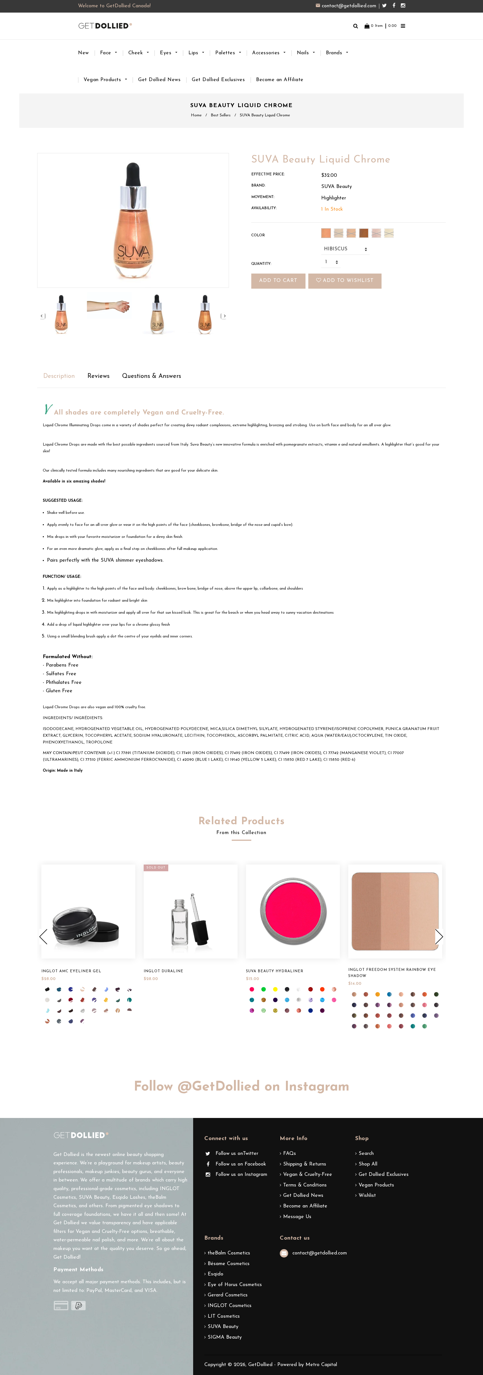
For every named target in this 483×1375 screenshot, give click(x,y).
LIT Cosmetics (224, 1316)
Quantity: (261, 264)
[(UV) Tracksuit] (310, 1010)
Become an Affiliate (280, 80)
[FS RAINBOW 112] (366, 1005)
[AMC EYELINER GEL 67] (70, 989)
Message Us (297, 1216)
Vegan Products (103, 80)
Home (196, 115)
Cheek (136, 53)
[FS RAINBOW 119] (424, 1005)
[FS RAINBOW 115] (389, 1005)
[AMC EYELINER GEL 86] (117, 1000)
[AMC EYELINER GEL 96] (129, 1010)
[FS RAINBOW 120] (436, 1005)
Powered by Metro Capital (307, 1364)
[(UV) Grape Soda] (322, 1010)
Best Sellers (221, 115)
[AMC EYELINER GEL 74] (117, 989)
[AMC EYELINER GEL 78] (59, 1000)
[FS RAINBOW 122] (366, 1015)
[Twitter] (386, 6)
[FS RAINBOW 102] (366, 994)
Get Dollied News (159, 80)
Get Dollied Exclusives (218, 80)
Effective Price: (268, 174)
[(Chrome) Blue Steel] (322, 1000)
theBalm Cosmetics (229, 1253)
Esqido (215, 1274)
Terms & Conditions (305, 1185)
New (83, 53)
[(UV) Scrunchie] (252, 989)
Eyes (166, 53)
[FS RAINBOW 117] (413, 1005)
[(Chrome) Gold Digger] (263, 1000)
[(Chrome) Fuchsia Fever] (252, 1010)
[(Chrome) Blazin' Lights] (275, 1010)
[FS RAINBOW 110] (354, 1005)
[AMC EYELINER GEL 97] (47, 1021)
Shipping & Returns (304, 1164)
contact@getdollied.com (349, 6)
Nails (304, 53)
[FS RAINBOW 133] (401, 1026)
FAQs (289, 1153)
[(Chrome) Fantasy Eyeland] (263, 1010)
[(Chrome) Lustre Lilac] (310, 1000)
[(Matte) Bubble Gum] (334, 1000)
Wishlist (367, 1195)
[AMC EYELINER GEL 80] (82, 1000)
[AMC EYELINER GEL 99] (70, 1021)
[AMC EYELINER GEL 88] (47, 1010)
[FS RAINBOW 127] (424, 1015)
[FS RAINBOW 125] (401, 1015)
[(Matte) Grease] (287, 989)
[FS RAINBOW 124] (389, 1015)
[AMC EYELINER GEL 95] (117, 1010)
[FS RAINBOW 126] (413, 1015)
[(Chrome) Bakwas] (299, 1010)
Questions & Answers (151, 376)
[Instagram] (403, 6)
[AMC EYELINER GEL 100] (82, 1021)
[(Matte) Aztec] (275, 1000)
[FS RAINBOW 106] (401, 994)
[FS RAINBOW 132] (389, 1026)
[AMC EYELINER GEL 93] (94, 1010)
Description (59, 376)
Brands (335, 53)
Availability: (264, 208)
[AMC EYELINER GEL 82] (94, 1000)
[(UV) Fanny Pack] (263, 989)
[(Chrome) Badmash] (287, 1010)
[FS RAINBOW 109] (436, 994)
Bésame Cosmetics (229, 1263)
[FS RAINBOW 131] (377, 1026)
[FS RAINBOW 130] (366, 1026)
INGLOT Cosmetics (230, 1305)
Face (106, 53)
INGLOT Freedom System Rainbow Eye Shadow (392, 973)
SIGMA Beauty (225, 1337)
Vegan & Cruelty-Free (307, 1174)
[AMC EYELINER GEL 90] (70, 1010)
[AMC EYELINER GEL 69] (94, 989)
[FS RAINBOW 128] (436, 1015)
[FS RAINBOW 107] (413, 994)
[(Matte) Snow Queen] (287, 1000)
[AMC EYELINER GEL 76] (47, 1000)
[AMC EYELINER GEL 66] (59, 989)
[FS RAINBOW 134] (413, 1026)
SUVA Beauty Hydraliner (274, 971)
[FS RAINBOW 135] (424, 1026)
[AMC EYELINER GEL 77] (47, 989)
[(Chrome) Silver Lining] (299, 1000)
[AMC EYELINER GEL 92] (82, 1010)
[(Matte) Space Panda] (299, 989)
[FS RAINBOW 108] (424, 994)
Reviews (98, 376)
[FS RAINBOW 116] (401, 1005)
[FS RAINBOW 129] (354, 1026)
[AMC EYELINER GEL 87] (129, 1000)
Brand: (258, 185)
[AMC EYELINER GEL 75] (129, 989)
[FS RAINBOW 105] (389, 994)
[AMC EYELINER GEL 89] (59, 1010)
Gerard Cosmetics (228, 1295)
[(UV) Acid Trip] (322, 989)
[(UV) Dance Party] (275, 989)
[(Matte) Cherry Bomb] (310, 989)
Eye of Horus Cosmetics (235, 1284)
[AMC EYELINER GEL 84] (106, 1000)
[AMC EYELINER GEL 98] (59, 1021)
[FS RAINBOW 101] (354, 994)
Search (366, 1153)
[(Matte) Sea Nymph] (252, 1000)
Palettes (226, 53)
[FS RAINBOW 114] (377, 1005)
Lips (194, 53)
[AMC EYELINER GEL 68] (82, 989)
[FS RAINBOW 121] (354, 1015)
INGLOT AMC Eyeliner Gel (71, 971)
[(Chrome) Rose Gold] (334, 989)
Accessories (266, 53)
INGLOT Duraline (163, 971)
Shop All (368, 1164)
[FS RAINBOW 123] (377, 1015)
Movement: (262, 197)
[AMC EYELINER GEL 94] (106, 1010)
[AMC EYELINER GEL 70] (106, 989)
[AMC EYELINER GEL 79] (70, 1000)
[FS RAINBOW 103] (377, 994)
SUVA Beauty (223, 1326)
